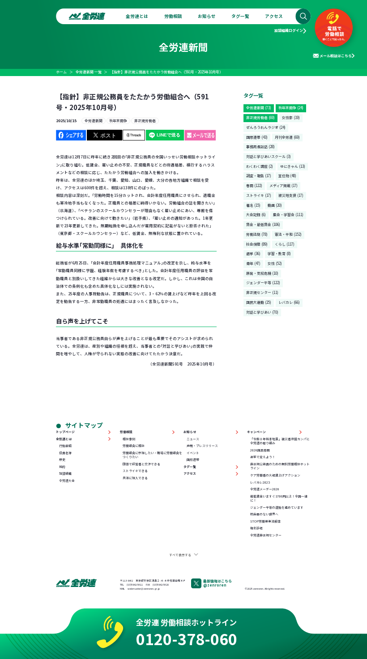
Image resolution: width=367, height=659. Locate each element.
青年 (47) (253, 263)
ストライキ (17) (258, 195)
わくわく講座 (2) (259, 166)
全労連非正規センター (266, 535)
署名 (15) (253, 205)
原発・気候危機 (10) (262, 273)
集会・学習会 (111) (288, 214)
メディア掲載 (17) (283, 185)
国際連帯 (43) (257, 137)
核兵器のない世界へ (264, 514)
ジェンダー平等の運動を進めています (276, 508)
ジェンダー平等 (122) (263, 282)
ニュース (193, 439)
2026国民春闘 (260, 450)
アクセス (274, 16)
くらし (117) (284, 244)
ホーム (61, 71)
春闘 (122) (254, 185)
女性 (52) (275, 263)
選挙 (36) (253, 253)
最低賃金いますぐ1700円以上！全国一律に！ (278, 498)
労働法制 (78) (257, 234)
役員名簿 (65, 453)
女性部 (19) (291, 117)
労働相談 (173, 16)
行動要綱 (65, 446)
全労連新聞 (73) (258, 107)
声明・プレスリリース (202, 446)
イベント (193, 453)
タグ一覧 (240, 16)
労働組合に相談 (134, 446)
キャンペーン (256, 432)
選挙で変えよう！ (262, 457)
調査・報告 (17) (258, 175)
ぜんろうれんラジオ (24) (266, 127)
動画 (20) (275, 205)
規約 (62, 467)
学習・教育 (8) (279, 253)
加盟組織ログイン (288, 30)
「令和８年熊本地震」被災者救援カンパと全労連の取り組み (280, 441)
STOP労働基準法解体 (265, 521)
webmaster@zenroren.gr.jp (144, 589)
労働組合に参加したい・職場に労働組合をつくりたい (152, 455)
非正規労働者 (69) (260, 117)
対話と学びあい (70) (262, 312)
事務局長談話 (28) (260, 146)
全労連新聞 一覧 (89, 71)
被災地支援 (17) (290, 195)
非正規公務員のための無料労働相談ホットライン (280, 466)
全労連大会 (67, 481)
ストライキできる (135, 471)
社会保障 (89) (257, 244)
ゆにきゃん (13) (292, 166)
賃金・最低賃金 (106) (263, 224)
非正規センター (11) (262, 292)
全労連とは (137, 16)
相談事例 (129, 439)
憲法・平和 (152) (288, 234)
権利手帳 (256, 528)
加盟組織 (65, 474)
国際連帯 (193, 460)
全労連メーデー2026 (264, 489)
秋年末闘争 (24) (290, 107)
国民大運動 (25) (258, 302)
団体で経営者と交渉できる (141, 464)
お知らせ (207, 16)
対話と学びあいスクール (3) (268, 156)
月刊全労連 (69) (287, 137)
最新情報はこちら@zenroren (217, 582)
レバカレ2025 (260, 482)
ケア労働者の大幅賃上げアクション (275, 475)
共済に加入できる (135, 478)
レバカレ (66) (289, 302)
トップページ (65, 432)
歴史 (62, 460)
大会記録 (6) (256, 214)
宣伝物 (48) (287, 175)
